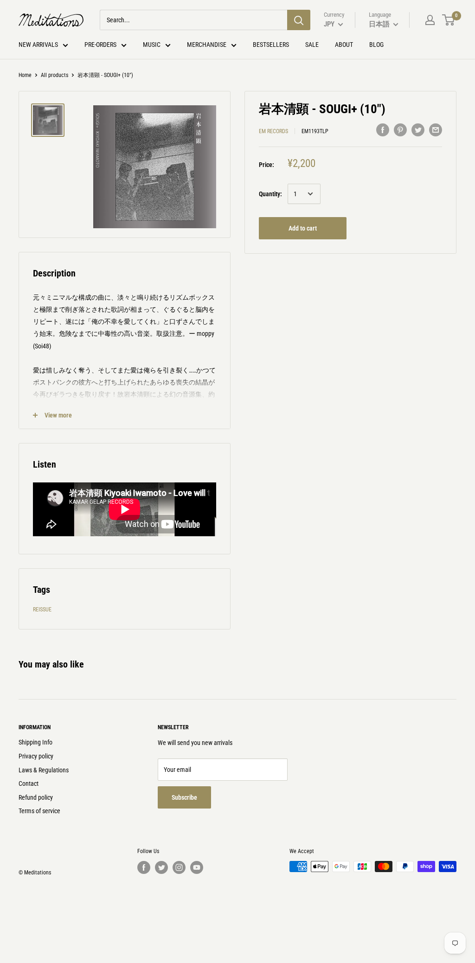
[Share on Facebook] (382, 129)
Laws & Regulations (44, 770)
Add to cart (303, 228)
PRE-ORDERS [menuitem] (100, 44)
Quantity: (270, 194)
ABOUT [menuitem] (344, 44)
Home (25, 75)
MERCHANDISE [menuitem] (206, 44)
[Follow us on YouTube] (196, 867)
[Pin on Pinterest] (400, 129)
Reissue (42, 609)
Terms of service (39, 811)
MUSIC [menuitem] (151, 44)
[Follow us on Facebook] (143, 867)
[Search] (298, 20)
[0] (449, 20)
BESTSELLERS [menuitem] (271, 44)
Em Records (273, 131)
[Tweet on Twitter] (417, 129)
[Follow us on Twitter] (161, 867)
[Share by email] (435, 129)
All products (54, 75)
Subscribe (184, 797)
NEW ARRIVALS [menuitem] (38, 44)
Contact (29, 783)
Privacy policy (36, 756)
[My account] (430, 20)
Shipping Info (35, 742)
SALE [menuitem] (312, 44)
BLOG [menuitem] (376, 44)
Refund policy (36, 797)
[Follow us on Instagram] (179, 867)
